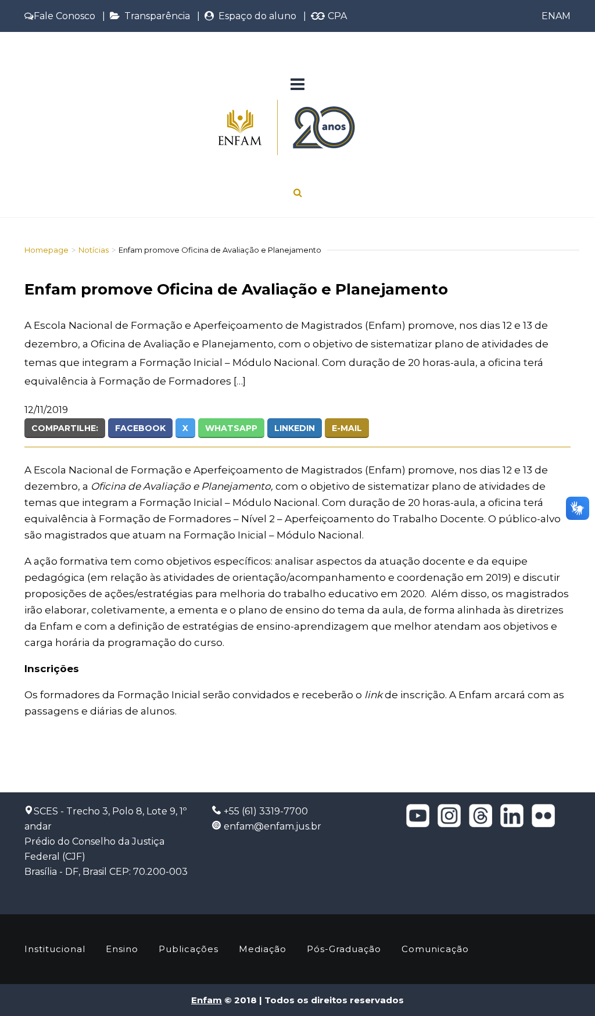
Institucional (54, 948)
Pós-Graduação (344, 948)
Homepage (46, 249)
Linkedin (294, 428)
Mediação (262, 948)
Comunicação (435, 948)
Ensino (122, 948)
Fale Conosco (64, 15)
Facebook (140, 428)
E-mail (347, 428)
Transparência (155, 15)
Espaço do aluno (255, 15)
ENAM (556, 15)
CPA (336, 15)
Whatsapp (231, 428)
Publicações (188, 948)
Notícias (93, 249)
